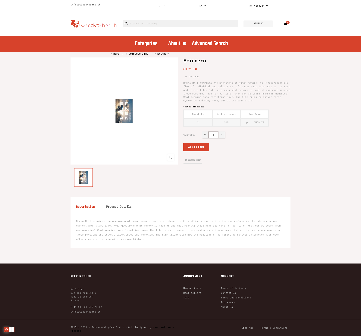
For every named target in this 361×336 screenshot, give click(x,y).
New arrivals (192, 288)
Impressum (227, 302)
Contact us (228, 292)
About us (227, 306)
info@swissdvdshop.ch (86, 4)
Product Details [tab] (119, 206)
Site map (247, 327)
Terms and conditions (236, 297)
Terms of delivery (233, 288)
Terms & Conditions (274, 327)
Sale (186, 297)
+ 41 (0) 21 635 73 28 (86, 306)
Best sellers (192, 292)
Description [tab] (85, 206)
